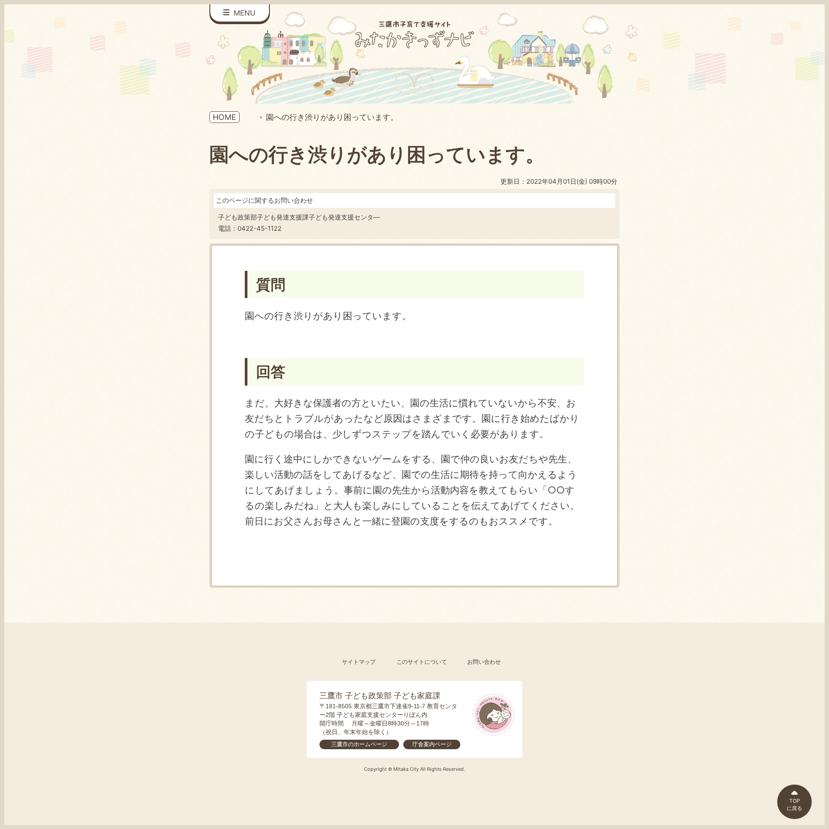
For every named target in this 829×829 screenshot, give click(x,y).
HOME (224, 117)
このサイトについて (421, 662)
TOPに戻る (794, 804)
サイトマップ (359, 662)
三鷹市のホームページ (359, 744)
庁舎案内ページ (432, 744)
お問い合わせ (484, 662)
